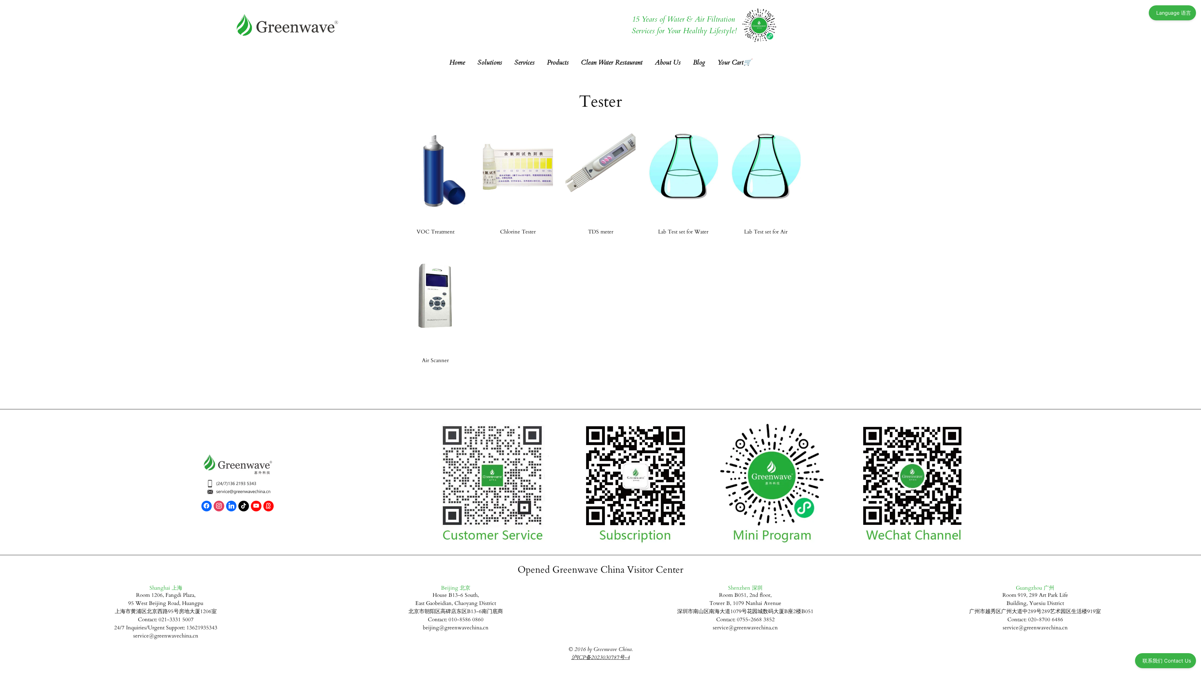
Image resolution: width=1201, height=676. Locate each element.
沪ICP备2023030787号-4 (600, 657)
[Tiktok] (243, 506)
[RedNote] (268, 506)
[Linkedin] (231, 506)
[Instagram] (219, 506)
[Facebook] (206, 506)
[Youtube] (256, 506)
